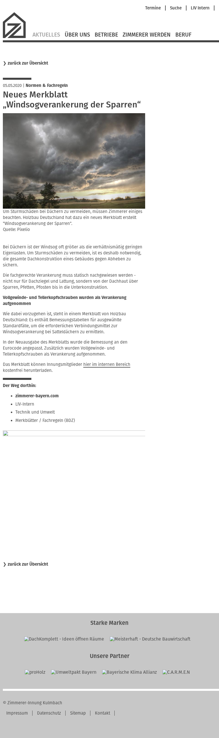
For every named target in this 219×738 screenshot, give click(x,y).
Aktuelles (46, 35)
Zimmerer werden (147, 35)
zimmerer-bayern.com (37, 395)
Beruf (183, 35)
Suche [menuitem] (176, 8)
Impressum (17, 713)
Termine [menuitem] (153, 8)
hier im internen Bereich (106, 364)
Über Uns (77, 35)
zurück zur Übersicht (28, 63)
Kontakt (102, 713)
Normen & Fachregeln (47, 85)
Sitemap (78, 713)
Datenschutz (49, 713)
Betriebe (106, 35)
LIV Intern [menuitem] (200, 8)
